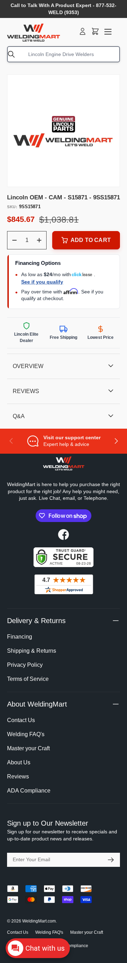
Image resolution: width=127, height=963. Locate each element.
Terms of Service (28, 679)
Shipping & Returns (31, 651)
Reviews (18, 776)
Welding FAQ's (25, 734)
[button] (95, 31)
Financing (19, 637)
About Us (18, 762)
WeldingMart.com (39, 921)
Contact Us (21, 720)
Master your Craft (28, 748)
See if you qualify (42, 282)
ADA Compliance (28, 791)
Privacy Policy (25, 665)
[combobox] (63, 54)
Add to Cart (91, 240)
